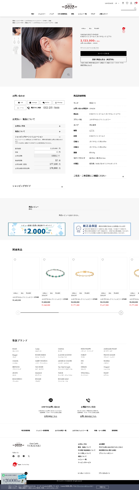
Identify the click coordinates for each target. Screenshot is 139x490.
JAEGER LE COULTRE (65, 362)
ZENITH (15, 374)
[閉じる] (26, 473)
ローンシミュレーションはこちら (89, 47)
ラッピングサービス (84, 462)
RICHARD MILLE (63, 380)
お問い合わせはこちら (88, 416)
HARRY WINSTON (41, 362)
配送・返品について (84, 447)
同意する (102, 487)
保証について (82, 456)
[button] (121, 313)
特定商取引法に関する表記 (107, 450)
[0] (135, 3)
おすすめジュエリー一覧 (80, 430)
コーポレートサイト (84, 473)
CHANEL (15, 362)
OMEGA (61, 350)
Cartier (38, 350)
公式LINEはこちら (50, 416)
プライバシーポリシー (83, 486)
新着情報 (115, 430)
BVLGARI (38, 380)
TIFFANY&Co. (85, 374)
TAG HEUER (39, 368)
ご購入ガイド (103, 14)
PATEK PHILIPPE (87, 350)
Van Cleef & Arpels (65, 368)
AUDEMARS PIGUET (110, 350)
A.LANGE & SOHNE (65, 356)
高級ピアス (28, 22)
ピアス (91, 130)
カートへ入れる (103, 53)
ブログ (93, 14)
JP (116, 3)
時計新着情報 (25, 430)
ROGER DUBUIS (40, 356)
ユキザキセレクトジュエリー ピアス (43, 22)
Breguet (15, 356)
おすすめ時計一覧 (60, 430)
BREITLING (17, 368)
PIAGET (106, 374)
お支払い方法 (82, 444)
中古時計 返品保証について (86, 450)
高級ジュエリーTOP (18, 20)
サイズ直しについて (84, 453)
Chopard (107, 368)
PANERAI (107, 362)
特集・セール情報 (100, 430)
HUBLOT (83, 356)
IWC (82, 362)
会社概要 (102, 444)
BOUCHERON (17, 380)
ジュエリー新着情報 (42, 430)
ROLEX (16, 350)
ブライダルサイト (104, 473)
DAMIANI (38, 374)
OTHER (45, 20)
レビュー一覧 (82, 459)
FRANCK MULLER (109, 356)
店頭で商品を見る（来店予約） (103, 59)
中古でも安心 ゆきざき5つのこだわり (111, 447)
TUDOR (65, 374)
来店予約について (86, 65)
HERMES (84, 368)
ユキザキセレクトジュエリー (33, 20)
